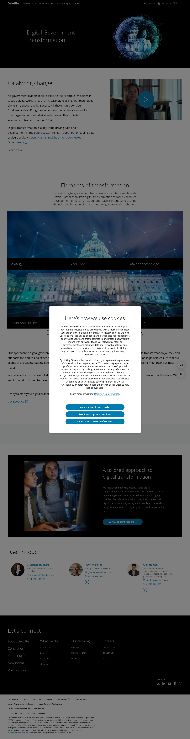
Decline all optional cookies (95, 414)
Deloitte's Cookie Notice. (107, 393)
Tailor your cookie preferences (95, 421)
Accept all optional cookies (95, 407)
